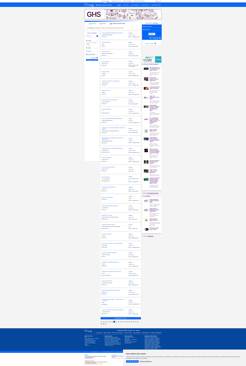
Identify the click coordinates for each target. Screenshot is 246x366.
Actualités (126, 5)
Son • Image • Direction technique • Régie (153, 348)
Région (89, 47)
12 (124, 321)
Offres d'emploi (103, 23)
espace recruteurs (156, 5)
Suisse (115, 344)
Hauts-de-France (117, 339)
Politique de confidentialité (156, 332)
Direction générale (155, 344)
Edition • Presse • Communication (131, 339)
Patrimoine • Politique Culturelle (130, 341)
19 (101, 323)
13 (127, 321)
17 (135, 321)
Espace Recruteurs (145, 332)
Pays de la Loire (115, 341)
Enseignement (147, 345)
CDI (85, 337)
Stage (88, 43)
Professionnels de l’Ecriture (156, 346)
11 (122, 321)
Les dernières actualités (150, 64)
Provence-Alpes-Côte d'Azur (110, 343)
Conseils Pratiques (128, 332)
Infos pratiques (145, 5)
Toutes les (150, 193)
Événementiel (127, 340)
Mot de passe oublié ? (149, 43)
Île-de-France (107, 340)
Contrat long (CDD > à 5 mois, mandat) (92, 338)
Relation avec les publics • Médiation (151, 347)
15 (131, 321)
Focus (146, 196)
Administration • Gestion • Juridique (151, 337)
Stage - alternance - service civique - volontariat (113, 332)
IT (160, 1)
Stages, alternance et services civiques (117, 23)
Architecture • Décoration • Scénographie (152, 338)
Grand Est (111, 339)
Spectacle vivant (128, 343)
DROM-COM (118, 343)
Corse (108, 339)
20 (103, 323)
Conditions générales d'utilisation (107, 351)
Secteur (89, 51)
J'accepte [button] (129, 361)
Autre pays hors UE (109, 345)
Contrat (89, 40)
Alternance (89, 45)
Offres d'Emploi (99, 332)
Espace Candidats (136, 332)
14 (129, 321)
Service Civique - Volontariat (92, 42)
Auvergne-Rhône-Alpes (109, 337)
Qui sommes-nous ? (95, 351)
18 (137, 321)
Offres (119, 5)
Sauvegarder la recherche (121, 318)
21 (105, 323)
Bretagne (112, 338)
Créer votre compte (154, 37)
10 (120, 321)
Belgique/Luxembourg (109, 344)
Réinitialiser (93, 57)
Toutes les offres (92, 23)
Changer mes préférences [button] (145, 361)
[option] (152, 215)
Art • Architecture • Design (129, 337)
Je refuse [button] (136, 361)
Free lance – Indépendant (89, 341)
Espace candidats (135, 5)
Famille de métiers (91, 54)
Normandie (113, 340)
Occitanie (110, 341)
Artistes (146, 339)
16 (133, 321)
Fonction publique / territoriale (90, 340)
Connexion (151, 34)
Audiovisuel (127, 338)
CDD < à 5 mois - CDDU (89, 339)
